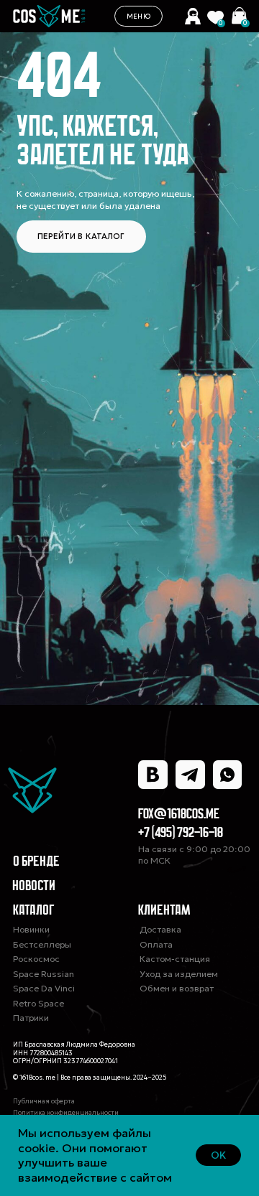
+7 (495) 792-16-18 (180, 833)
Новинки (31, 929)
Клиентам (164, 911)
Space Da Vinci (44, 988)
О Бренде (36, 862)
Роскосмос (36, 958)
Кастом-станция (175, 958)
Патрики (31, 1017)
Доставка (160, 929)
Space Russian (43, 973)
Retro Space (38, 1003)
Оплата (156, 944)
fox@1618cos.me (178, 815)
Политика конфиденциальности (66, 1112)
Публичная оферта (44, 1101)
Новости (33, 886)
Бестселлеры (42, 944)
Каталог (34, 911)
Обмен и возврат (177, 988)
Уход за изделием (179, 973)
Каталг (207, 19)
